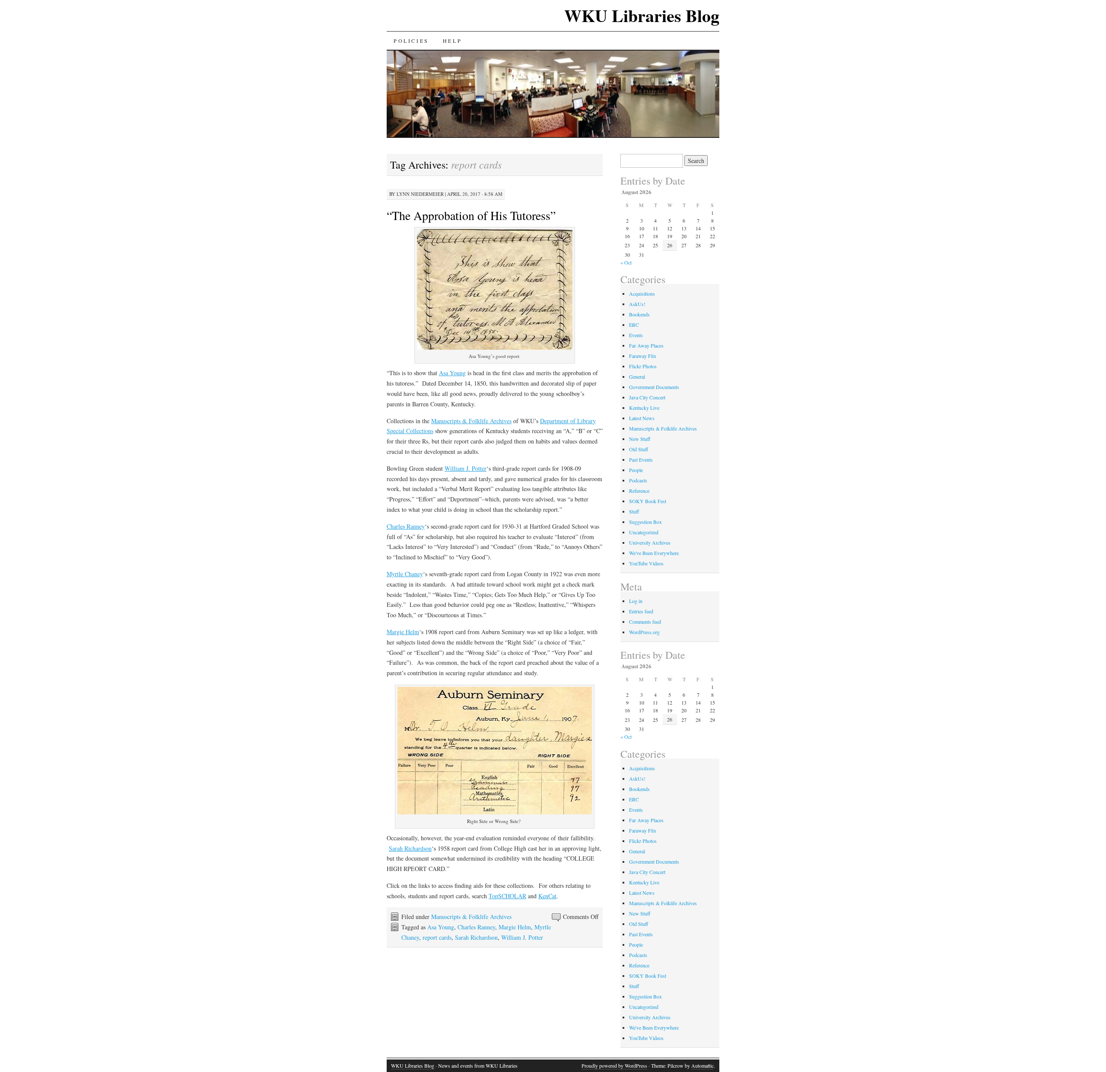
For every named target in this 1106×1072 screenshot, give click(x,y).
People (636, 469)
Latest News (642, 418)
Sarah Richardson (410, 848)
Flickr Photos (643, 366)
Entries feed (641, 611)
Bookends (639, 314)
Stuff (634, 511)
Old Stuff (638, 449)
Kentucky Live (644, 407)
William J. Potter (465, 468)
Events (636, 335)
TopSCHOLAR (507, 896)
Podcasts (638, 480)
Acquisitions (642, 293)
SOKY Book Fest (647, 501)
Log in (635, 600)
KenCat (547, 896)
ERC (634, 324)
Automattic (702, 1065)
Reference (639, 490)
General (637, 376)
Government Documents (654, 386)
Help (452, 40)
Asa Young (452, 373)
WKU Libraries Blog (641, 15)
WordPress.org (644, 632)
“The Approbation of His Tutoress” (471, 215)
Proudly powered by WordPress (614, 1065)
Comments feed (645, 621)
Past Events (641, 459)
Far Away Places (646, 345)
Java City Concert (647, 397)
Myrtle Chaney (405, 574)
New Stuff (639, 438)
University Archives (650, 542)
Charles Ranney (406, 526)
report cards (437, 937)
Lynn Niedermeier (420, 194)
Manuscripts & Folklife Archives (471, 421)
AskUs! (637, 303)
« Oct (626, 262)
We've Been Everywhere (654, 552)
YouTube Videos (646, 563)
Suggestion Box (645, 521)
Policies (411, 40)
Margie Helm (403, 632)
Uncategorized (643, 532)
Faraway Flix (642, 355)
